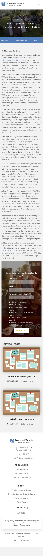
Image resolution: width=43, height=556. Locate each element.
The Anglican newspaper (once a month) (20, 303)
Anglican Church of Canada (21, 490)
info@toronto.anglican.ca (24, 458)
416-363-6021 (24, 454)
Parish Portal (21, 502)
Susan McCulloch (9, 251)
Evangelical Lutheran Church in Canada (21, 494)
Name (11, 279)
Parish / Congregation (18, 294)
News (21, 15)
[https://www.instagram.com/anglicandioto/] (27, 508)
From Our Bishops (21, 40)
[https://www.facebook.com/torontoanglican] (15, 508)
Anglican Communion (21, 498)
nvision (27, 541)
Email (11, 286)
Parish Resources (22, 469)
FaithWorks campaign (10, 60)
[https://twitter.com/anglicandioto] (18, 508)
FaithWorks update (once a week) (21, 314)
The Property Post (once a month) (20, 319)
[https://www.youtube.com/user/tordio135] (21, 508)
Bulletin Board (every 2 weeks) (19, 308)
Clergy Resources (21, 473)
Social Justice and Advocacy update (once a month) (21, 324)
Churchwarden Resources (21, 477)
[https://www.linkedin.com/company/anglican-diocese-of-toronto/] (24, 508)
